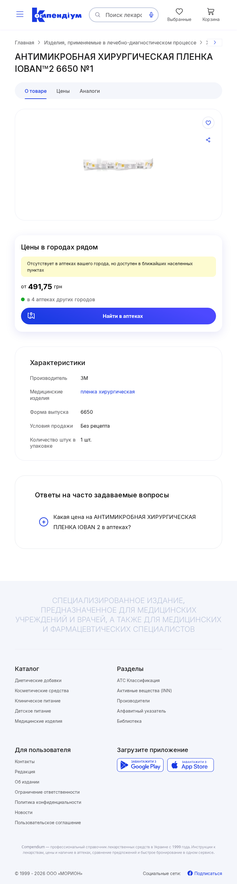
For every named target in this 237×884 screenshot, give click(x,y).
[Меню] (20, 14)
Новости (23, 812)
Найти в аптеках (123, 316)
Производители (133, 700)
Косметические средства (42, 690)
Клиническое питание (37, 700)
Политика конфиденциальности (48, 802)
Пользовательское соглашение (48, 822)
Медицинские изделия (38, 721)
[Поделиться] (208, 140)
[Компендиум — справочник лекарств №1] (56, 14)
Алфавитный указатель (141, 710)
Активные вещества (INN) (144, 690)
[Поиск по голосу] (151, 15)
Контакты (25, 761)
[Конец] (214, 42)
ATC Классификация (138, 680)
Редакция (25, 771)
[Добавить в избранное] (208, 123)
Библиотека (129, 721)
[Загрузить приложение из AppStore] (190, 765)
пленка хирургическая (108, 392)
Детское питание (33, 710)
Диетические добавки (38, 680)
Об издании (27, 781)
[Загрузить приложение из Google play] (140, 765)
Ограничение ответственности (47, 792)
